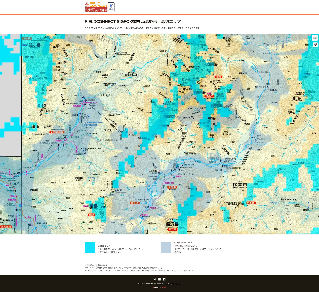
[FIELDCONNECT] (100, 6)
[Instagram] (159, 279)
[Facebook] (164, 279)
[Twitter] (154, 279)
